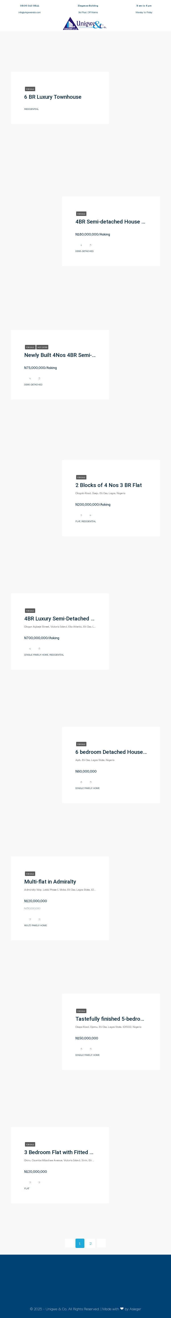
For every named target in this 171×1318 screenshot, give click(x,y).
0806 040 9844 (29, 5)
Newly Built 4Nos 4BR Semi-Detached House (78, 355)
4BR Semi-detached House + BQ (114, 222)
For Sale (30, 89)
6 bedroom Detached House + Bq (115, 752)
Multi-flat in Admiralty (50, 882)
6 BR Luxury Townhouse (52, 97)
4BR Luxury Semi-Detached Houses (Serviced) (79, 619)
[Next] (101, 1243)
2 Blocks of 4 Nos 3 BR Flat (108, 485)
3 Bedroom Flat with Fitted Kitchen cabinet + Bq (81, 1152)
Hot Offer (42, 347)
